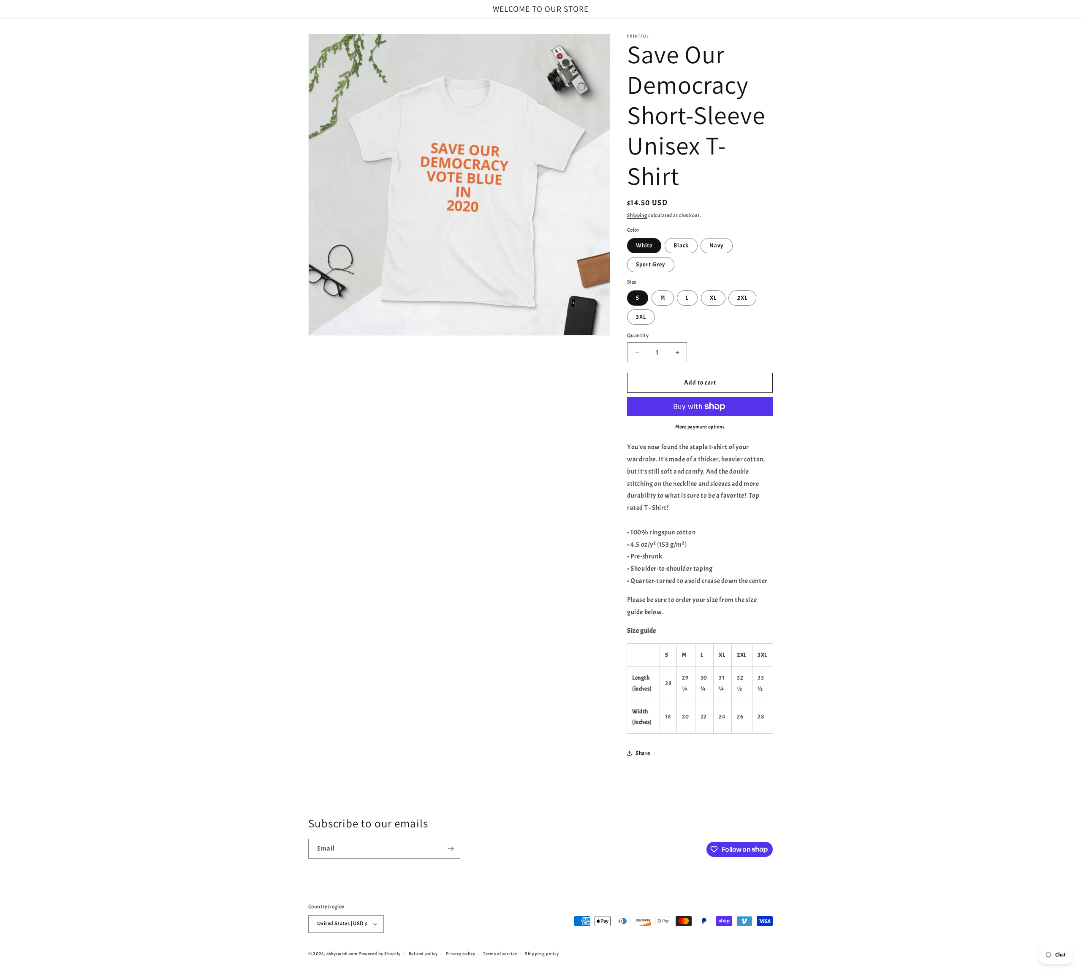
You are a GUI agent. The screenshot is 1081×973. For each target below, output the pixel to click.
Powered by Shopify (380, 954)
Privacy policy (460, 954)
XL (713, 297)
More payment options (700, 426)
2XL (742, 297)
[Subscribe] (450, 849)
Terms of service (500, 954)
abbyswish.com (342, 954)
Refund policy (423, 954)
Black (681, 245)
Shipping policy (542, 954)
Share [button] (643, 753)
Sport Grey (650, 264)
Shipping (637, 215)
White (644, 245)
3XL (641, 316)
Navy (716, 245)
